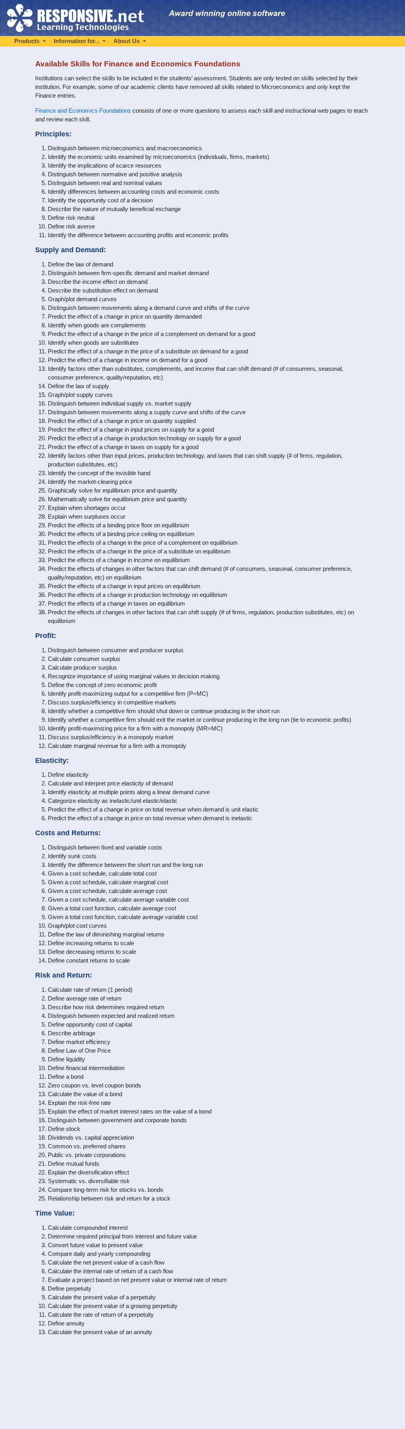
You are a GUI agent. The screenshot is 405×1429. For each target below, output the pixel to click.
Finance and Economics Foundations (83, 111)
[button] (30, 41)
